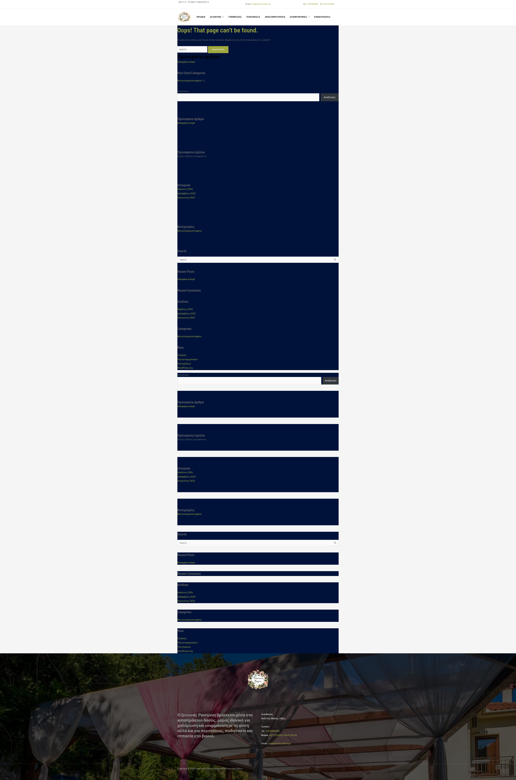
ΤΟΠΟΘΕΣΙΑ (253, 16)
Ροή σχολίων (184, 363)
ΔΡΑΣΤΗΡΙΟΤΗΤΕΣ (275, 16)
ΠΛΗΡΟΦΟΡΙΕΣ (298, 16)
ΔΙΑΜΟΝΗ (215, 16)
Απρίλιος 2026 (185, 189)
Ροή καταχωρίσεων (187, 359)
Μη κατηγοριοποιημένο (189, 80)
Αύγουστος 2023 (186, 197)
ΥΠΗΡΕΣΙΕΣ (235, 16)
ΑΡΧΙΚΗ (200, 16)
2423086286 (313, 4)
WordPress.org (185, 367)
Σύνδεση (181, 355)
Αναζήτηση (183, 91)
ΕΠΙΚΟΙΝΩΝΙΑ (322, 16)
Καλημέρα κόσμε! (186, 62)
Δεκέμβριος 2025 (186, 193)
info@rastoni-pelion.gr (261, 4)
